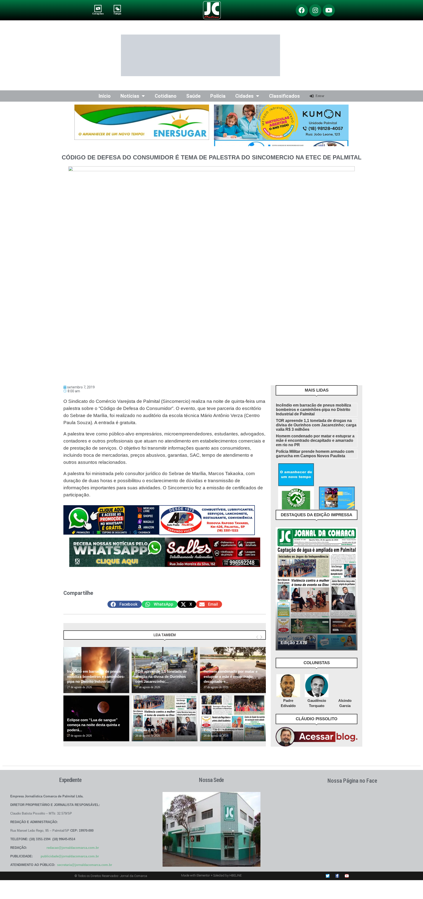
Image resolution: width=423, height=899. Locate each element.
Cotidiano (165, 96)
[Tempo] (117, 8)
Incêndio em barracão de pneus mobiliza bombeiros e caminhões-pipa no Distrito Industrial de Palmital (313, 409)
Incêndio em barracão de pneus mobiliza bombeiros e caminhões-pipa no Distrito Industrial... (96, 676)
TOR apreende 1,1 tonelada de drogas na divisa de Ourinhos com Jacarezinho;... (161, 676)
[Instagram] (315, 10)
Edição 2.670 (146, 730)
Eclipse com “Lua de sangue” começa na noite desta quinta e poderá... (93, 725)
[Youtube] (329, 10)
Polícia (217, 96)
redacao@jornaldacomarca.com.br (73, 848)
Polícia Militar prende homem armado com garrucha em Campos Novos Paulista (315, 453)
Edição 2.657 (214, 730)
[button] (124, 604)
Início (105, 96)
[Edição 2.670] (165, 718)
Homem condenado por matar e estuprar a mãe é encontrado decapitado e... (231, 676)
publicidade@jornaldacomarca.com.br (70, 856)
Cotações (98, 13)
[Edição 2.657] (233, 718)
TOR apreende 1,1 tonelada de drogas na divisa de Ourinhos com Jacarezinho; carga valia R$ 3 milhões (316, 425)
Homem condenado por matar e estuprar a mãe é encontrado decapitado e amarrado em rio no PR (315, 440)
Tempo (117, 13)
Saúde (193, 96)
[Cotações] (98, 8)
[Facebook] (302, 10)
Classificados (284, 96)
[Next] (261, 637)
